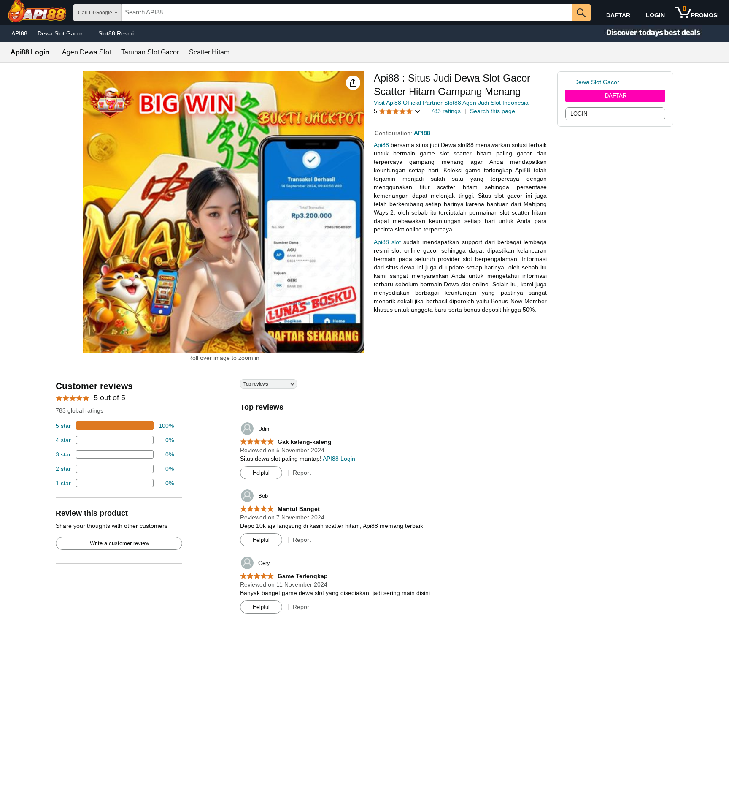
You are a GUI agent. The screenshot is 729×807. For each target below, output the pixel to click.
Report (302, 472)
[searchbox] (347, 13)
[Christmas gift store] (644, 33)
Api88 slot (387, 242)
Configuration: (394, 133)
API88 (19, 33)
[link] (569, 82)
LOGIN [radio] (578, 114)
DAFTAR (615, 95)
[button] (353, 83)
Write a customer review (119, 543)
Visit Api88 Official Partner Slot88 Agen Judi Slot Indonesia (451, 102)
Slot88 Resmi (116, 33)
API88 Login (339, 458)
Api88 (381, 144)
